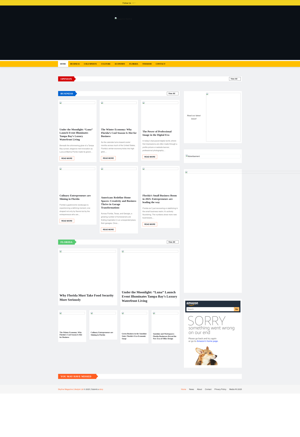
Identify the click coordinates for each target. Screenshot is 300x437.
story (101, 389)
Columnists (90, 64)
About (199, 389)
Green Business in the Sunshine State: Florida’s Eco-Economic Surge (134, 336)
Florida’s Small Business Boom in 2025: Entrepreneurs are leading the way (159, 199)
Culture (106, 64)
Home (63, 64)
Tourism (147, 64)
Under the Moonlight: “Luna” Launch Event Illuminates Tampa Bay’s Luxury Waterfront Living (149, 296)
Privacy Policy (220, 389)
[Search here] (241, 64)
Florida (133, 64)
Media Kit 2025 (235, 389)
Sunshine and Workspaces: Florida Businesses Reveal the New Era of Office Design (164, 336)
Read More (66, 158)
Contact (160, 64)
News (191, 389)
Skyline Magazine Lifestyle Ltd (70, 389)
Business (75, 64)
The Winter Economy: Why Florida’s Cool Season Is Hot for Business (119, 133)
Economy (120, 64)
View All (234, 78)
